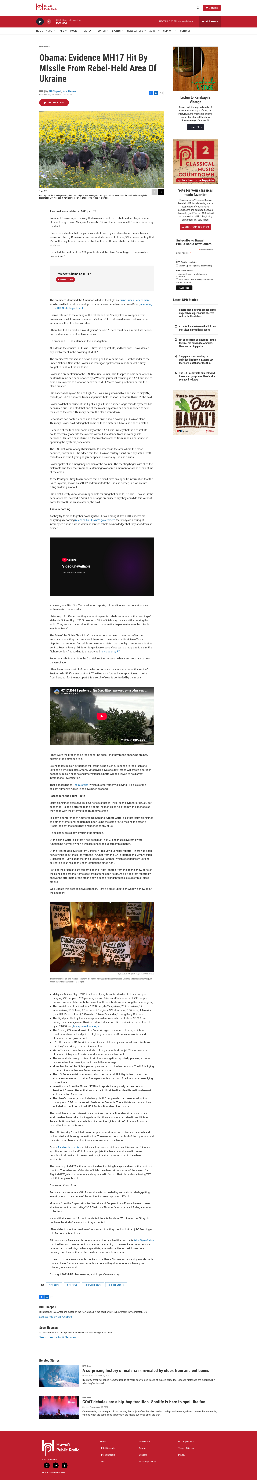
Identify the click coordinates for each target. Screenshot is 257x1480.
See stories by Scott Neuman (57, 1337)
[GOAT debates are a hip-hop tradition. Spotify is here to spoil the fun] (59, 1407)
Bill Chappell (55, 91)
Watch (102, 31)
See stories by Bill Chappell (56, 1316)
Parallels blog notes (69, 1147)
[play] (40, 21)
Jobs (102, 1462)
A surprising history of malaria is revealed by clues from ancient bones (145, 1370)
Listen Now (195, 127)
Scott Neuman (69, 91)
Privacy (181, 1455)
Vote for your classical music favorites (195, 192)
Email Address (183, 252)
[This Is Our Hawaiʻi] (195, 412)
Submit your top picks (195, 226)
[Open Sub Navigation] (54, 31)
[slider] (53, 21)
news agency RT (110, 651)
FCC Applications (186, 1441)
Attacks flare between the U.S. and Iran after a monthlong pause (197, 328)
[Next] (161, 192)
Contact (142, 1448)
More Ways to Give (147, 1462)
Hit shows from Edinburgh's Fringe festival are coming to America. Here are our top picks (197, 343)
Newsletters (144, 1441)
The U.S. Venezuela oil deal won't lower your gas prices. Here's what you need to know (197, 376)
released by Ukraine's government (95, 520)
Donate (213, 7)
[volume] (48, 21)
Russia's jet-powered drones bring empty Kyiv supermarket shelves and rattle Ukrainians (197, 313)
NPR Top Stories (116, 1285)
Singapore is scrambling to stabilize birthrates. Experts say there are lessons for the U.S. (196, 359)
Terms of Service (186, 1448)
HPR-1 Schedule (107, 1448)
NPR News (44, 46)
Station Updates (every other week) (195, 266)
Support (143, 1455)
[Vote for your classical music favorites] (195, 161)
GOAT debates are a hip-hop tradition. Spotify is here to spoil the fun (143, 1401)
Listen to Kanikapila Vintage (195, 99)
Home (39, 31)
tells (144, 1240)
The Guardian (80, 784)
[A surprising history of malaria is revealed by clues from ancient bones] (59, 1376)
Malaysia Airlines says (86, 1026)
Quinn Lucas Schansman (134, 300)
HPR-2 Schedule (107, 1455)
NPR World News (93, 1285)
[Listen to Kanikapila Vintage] (195, 69)
